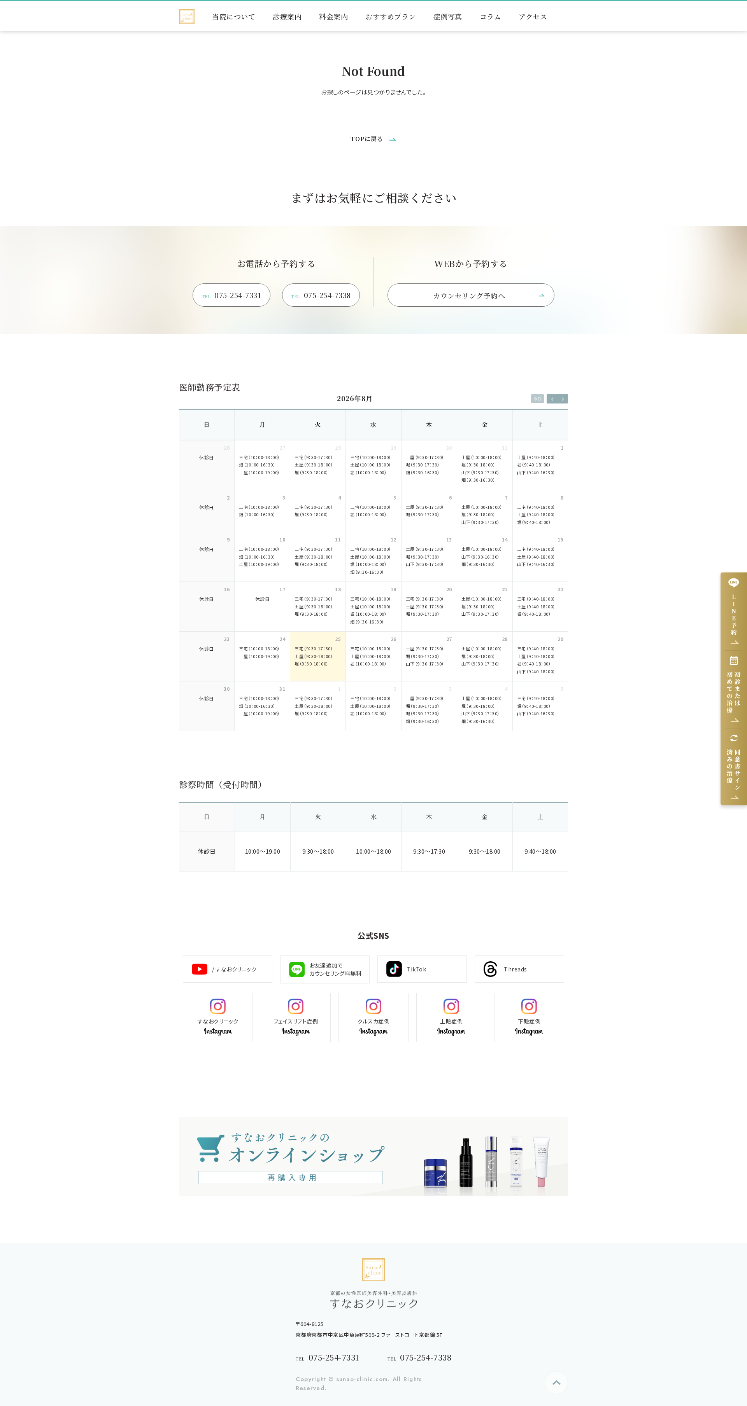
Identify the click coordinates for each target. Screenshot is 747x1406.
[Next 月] (562, 398)
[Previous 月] (552, 398)
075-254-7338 (321, 295)
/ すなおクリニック (234, 969)
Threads (515, 969)
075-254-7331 (231, 295)
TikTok (416, 969)
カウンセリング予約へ (469, 295)
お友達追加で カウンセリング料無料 (335, 969)
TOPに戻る (367, 138)
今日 (537, 399)
